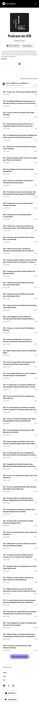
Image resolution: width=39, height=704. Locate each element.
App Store (11, 693)
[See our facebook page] (4, 686)
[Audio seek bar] (19, 87)
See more (4, 59)
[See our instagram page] (13, 686)
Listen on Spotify (14, 46)
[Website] (19, 64)
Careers (5, 672)
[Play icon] (3, 83)
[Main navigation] (35, 4)
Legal (4, 676)
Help (4, 680)
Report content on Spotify (28, 78)
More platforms (27, 46)
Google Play (12, 699)
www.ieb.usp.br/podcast (8, 56)
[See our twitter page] (9, 686)
